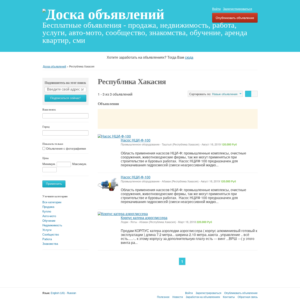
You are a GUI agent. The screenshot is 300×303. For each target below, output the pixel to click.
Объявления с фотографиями (66, 149)
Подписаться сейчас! (65, 98)
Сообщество (50, 234)
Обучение (48, 220)
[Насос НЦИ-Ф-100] (114, 136)
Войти (216, 8)
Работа (47, 239)
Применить (54, 183)
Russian (71, 293)
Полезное (163, 297)
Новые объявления (224, 94)
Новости (177, 297)
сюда (189, 57)
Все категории (51, 202)
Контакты (229, 297)
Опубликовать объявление (235, 17)
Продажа (48, 207)
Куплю (46, 211)
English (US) (58, 293)
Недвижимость (52, 225)
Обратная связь (248, 297)
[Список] (248, 94)
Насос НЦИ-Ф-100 (135, 140)
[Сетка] (254, 94)
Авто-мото (49, 216)
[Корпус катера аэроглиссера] (123, 214)
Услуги (46, 230)
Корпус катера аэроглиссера (144, 217)
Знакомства (50, 243)
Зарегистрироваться (237, 8)
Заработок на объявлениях (203, 297)
